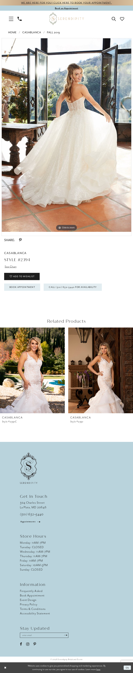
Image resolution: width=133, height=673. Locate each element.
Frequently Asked (31, 591)
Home (12, 32)
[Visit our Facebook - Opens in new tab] (21, 644)
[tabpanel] (66, 135)
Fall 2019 (53, 32)
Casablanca (31, 32)
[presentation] (32, 370)
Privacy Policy (28, 604)
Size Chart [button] (10, 266)
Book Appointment (22, 287)
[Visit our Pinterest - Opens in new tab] (34, 644)
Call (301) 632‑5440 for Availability (73, 287)
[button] (11, 18)
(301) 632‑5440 (31, 514)
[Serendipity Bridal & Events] (66, 18)
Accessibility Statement (35, 613)
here (98, 669)
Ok (127, 667)
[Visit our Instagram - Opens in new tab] (27, 644)
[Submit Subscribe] (65, 635)
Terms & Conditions (33, 609)
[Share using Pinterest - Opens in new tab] (20, 240)
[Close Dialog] (5, 668)
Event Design (28, 600)
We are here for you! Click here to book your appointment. (66, 2)
